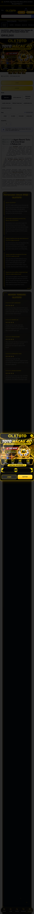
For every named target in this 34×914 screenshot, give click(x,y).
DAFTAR (25, 476)
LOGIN (9, 477)
